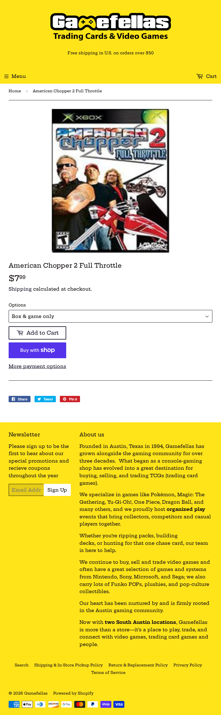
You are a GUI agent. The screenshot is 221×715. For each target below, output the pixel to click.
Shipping (20, 289)
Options (17, 305)
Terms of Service (108, 672)
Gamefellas (35, 693)
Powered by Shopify (73, 693)
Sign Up (57, 490)
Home (15, 91)
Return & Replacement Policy (138, 665)
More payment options (37, 366)
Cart (211, 76)
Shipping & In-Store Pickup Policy (68, 665)
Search (21, 665)
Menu (19, 76)
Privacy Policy (188, 665)
